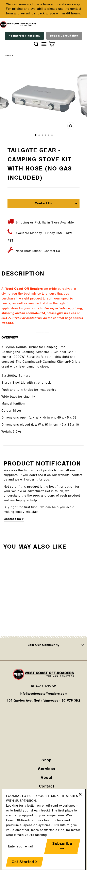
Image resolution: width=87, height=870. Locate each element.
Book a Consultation (64, 35)
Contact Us (43, 203)
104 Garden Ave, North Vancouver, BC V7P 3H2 (43, 701)
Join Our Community (43, 645)
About (46, 777)
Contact (46, 786)
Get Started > (25, 861)
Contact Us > (14, 519)
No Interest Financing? (24, 35)
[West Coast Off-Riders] (43, 679)
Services (46, 768)
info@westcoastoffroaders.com (43, 694)
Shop (46, 760)
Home (7, 55)
